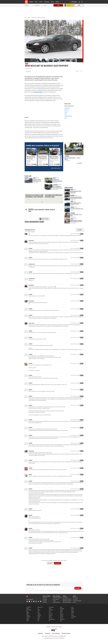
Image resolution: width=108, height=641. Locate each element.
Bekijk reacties (44, 218)
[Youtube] (41, 601)
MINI (61, 607)
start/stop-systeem (38, 92)
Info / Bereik (75, 599)
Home (25, 17)
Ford (38, 612)
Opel (61, 612)
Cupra (27, 619)
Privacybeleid (47, 633)
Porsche (61, 616)
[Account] (79, 2)
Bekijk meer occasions (55, 168)
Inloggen (50, 563)
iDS (29, 234)
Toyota (72, 615)
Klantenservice (66, 597)
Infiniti (39, 616)
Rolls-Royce (62, 619)
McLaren (50, 617)
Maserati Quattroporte (34, 221)
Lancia (50, 608)
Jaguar (39, 617)
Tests (36, 1)
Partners (74, 602)
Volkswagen (73, 616)
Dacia (27, 620)
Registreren (57, 563)
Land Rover (51, 609)
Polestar (61, 615)
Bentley (27, 612)
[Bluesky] (34, 601)
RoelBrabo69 (31, 301)
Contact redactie (56, 599)
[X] (32, 601)
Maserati (26, 221)
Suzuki (72, 612)
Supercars (41, 221)
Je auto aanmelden (56, 602)
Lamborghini (51, 607)
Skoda (72, 608)
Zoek (58, 5)
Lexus (50, 611)
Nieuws (31, 1)
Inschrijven (77, 588)
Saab (61, 620)
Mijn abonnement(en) (67, 602)
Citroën (27, 617)
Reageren (80, 229)
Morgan (61, 609)
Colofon (54, 600)
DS (38, 608)
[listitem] (31, 157)
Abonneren (45, 597)
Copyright (44, 600)
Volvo (72, 617)
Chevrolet (28, 616)
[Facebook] (27, 601)
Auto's (40, 1)
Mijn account (75, 597)
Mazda (50, 616)
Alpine (27, 608)
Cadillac (28, 615)
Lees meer (79, 163)
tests (66, 114)
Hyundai (39, 615)
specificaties (67, 108)
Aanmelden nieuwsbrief (57, 597)
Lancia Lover (31, 323)
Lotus (50, 612)
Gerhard (30, 389)
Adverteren (45, 599)
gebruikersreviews (68, 116)
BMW (27, 613)
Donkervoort (40, 607)
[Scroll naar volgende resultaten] (29, 168)
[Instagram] (30, 601)
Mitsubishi (62, 608)
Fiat (38, 611)
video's (66, 112)
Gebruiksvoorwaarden (77, 600)
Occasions (46, 1)
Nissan (61, 611)
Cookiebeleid (40, 633)
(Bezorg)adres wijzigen (67, 600)
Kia (38, 620)
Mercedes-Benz (52, 619)
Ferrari (39, 609)
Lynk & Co (51, 613)
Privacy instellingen (56, 633)
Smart (72, 609)
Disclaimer (45, 602)
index (66, 118)
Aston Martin (28, 609)
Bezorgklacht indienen (67, 599)
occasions (67, 110)
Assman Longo (32, 264)
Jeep (38, 619)
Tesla (72, 613)
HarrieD (30, 474)
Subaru (72, 611)
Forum (57, 1)
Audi (27, 611)
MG (49, 620)
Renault (61, 617)
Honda (39, 613)
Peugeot (61, 613)
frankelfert (31, 240)
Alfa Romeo (28, 607)
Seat (72, 607)
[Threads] (36, 601)
